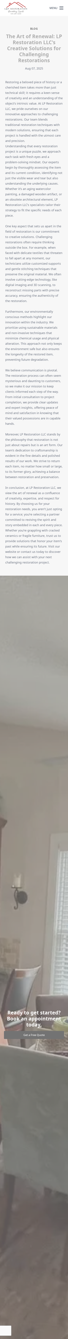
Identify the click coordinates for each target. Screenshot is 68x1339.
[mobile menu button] (61, 8)
